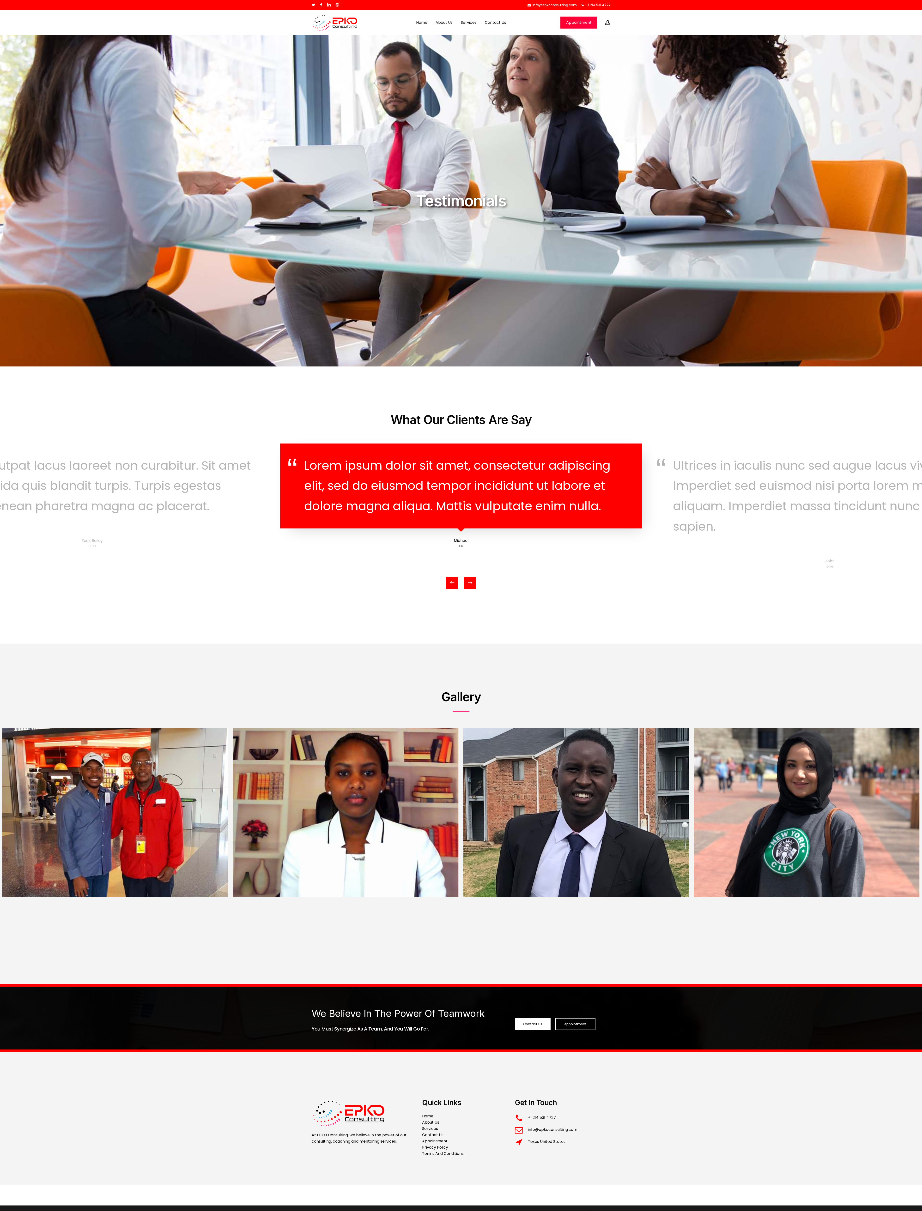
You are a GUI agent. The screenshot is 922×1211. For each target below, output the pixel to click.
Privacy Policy (435, 1147)
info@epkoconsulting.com (552, 1129)
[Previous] (452, 583)
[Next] (470, 583)
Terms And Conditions (443, 1153)
